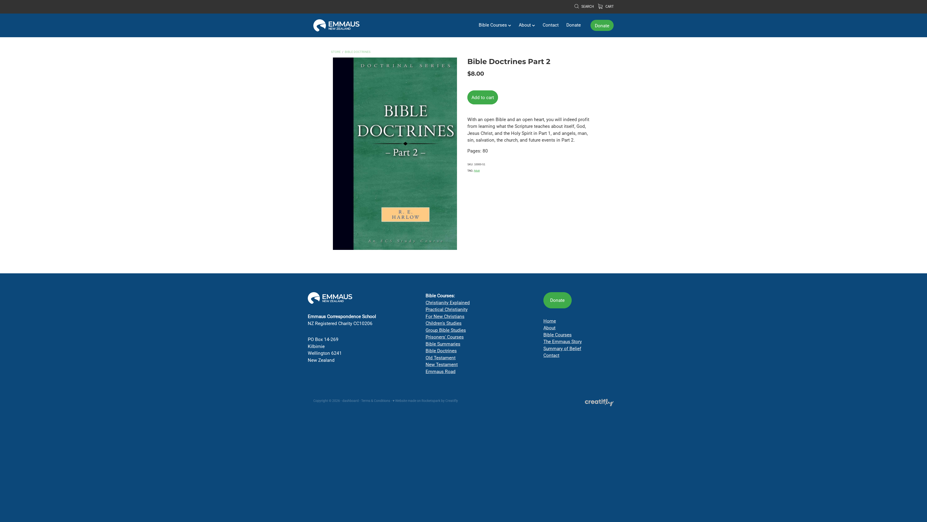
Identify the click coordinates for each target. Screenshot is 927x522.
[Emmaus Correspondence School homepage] (343, 25)
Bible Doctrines (358, 52)
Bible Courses (493, 25)
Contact (551, 25)
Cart (609, 6)
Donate (573, 25)
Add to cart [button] (482, 97)
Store (336, 52)
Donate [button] (557, 300)
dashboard (350, 400)
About (525, 25)
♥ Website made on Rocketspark (416, 400)
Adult (477, 170)
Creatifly (451, 400)
